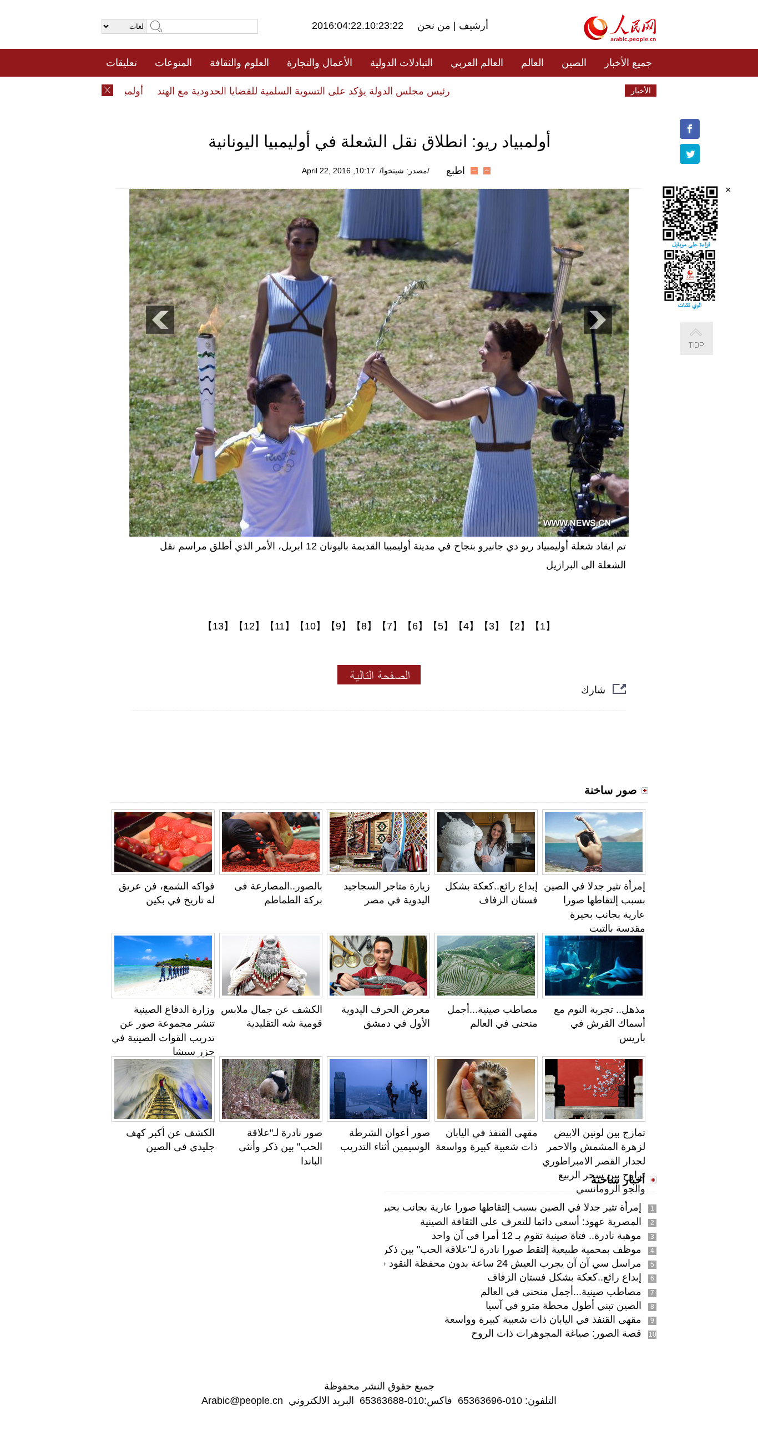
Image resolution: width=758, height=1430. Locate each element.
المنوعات (173, 62)
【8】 (364, 626)
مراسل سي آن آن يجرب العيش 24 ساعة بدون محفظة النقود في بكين (496, 1263)
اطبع (455, 170)
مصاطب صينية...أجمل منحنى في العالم (561, 1291)
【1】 (542, 626)
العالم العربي (477, 62)
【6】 (415, 626)
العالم (532, 62)
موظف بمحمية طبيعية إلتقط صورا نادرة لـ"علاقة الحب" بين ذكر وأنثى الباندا (487, 1249)
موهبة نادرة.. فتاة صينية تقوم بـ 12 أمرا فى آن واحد (536, 1235)
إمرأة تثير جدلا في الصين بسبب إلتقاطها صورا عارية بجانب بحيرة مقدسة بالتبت (479, 1207)
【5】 (440, 626)
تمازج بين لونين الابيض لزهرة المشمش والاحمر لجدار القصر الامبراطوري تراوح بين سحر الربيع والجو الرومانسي (593, 1160)
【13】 (218, 626)
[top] (707, 350)
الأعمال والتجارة (319, 62)
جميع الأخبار (628, 62)
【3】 (491, 626)
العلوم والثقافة (239, 62)
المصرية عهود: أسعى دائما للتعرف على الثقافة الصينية (530, 1221)
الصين (574, 62)
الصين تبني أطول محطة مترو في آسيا (563, 1305)
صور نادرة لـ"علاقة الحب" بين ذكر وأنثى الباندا (280, 1146)
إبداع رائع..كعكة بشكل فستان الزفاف (564, 1277)
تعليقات (121, 62)
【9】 (338, 626)
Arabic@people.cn (242, 1400)
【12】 (249, 626)
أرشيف (472, 25)
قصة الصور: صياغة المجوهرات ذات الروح (556, 1333)
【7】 (389, 626)
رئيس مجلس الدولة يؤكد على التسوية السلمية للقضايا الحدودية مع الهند (322, 91)
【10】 (310, 626)
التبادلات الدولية (401, 62)
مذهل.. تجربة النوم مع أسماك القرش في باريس (599, 1023)
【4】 (466, 626)
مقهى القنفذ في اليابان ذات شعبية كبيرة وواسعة (542, 1319)
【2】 (517, 626)
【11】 (280, 626)
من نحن (435, 25)
